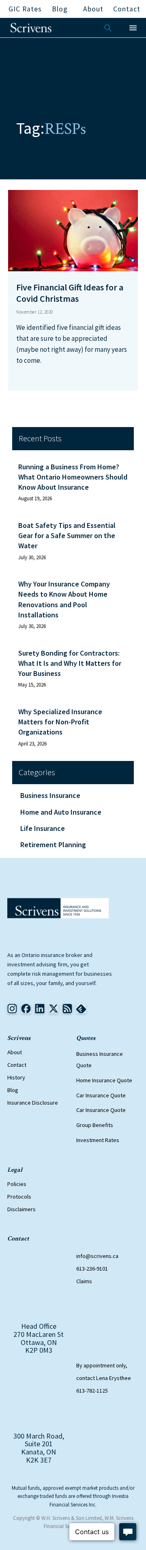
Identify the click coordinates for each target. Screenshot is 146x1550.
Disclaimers (21, 1209)
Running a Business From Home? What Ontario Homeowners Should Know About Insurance (72, 477)
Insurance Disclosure (32, 1102)
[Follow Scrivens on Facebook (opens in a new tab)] (26, 1009)
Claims (84, 1281)
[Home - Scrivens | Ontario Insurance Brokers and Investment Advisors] (58, 908)
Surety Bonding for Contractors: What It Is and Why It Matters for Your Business (69, 663)
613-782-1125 (92, 1390)
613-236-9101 (92, 1268)
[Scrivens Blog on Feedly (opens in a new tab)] (67, 1009)
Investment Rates (97, 1140)
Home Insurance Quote (104, 1080)
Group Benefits (94, 1125)
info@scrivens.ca (97, 1256)
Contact (16, 1064)
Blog (12, 1090)
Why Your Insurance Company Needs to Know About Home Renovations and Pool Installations (64, 599)
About (14, 1052)
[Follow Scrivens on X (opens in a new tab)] (53, 1009)
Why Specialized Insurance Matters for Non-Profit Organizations (60, 722)
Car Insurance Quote (101, 1095)
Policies (16, 1184)
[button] (133, 28)
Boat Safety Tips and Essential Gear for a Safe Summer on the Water (67, 535)
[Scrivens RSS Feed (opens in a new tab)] (81, 1009)
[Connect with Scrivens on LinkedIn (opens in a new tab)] (40, 1009)
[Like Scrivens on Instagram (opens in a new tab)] (12, 1009)
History (16, 1077)
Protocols (19, 1196)
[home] (31, 27)
